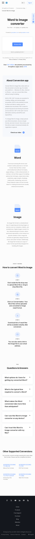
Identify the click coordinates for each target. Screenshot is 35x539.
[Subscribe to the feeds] (28, 500)
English (32, 534)
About (17, 525)
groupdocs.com (15, 32)
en (22, 2)
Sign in (30, 3)
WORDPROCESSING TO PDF (25, 465)
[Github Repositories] (24, 500)
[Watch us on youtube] (15, 500)
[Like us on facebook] (7, 500)
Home (17, 507)
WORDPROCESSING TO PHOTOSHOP (9, 474)
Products (17, 510)
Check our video (16, 132)
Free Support (17, 513)
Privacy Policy (22, 59)
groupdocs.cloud (25, 32)
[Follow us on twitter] (11, 500)
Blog (17, 519)
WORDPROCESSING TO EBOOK (9, 465)
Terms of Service (13, 59)
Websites (17, 522)
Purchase (17, 516)
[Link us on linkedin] (19, 500)
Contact (23, 534)
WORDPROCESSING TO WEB (25, 474)
